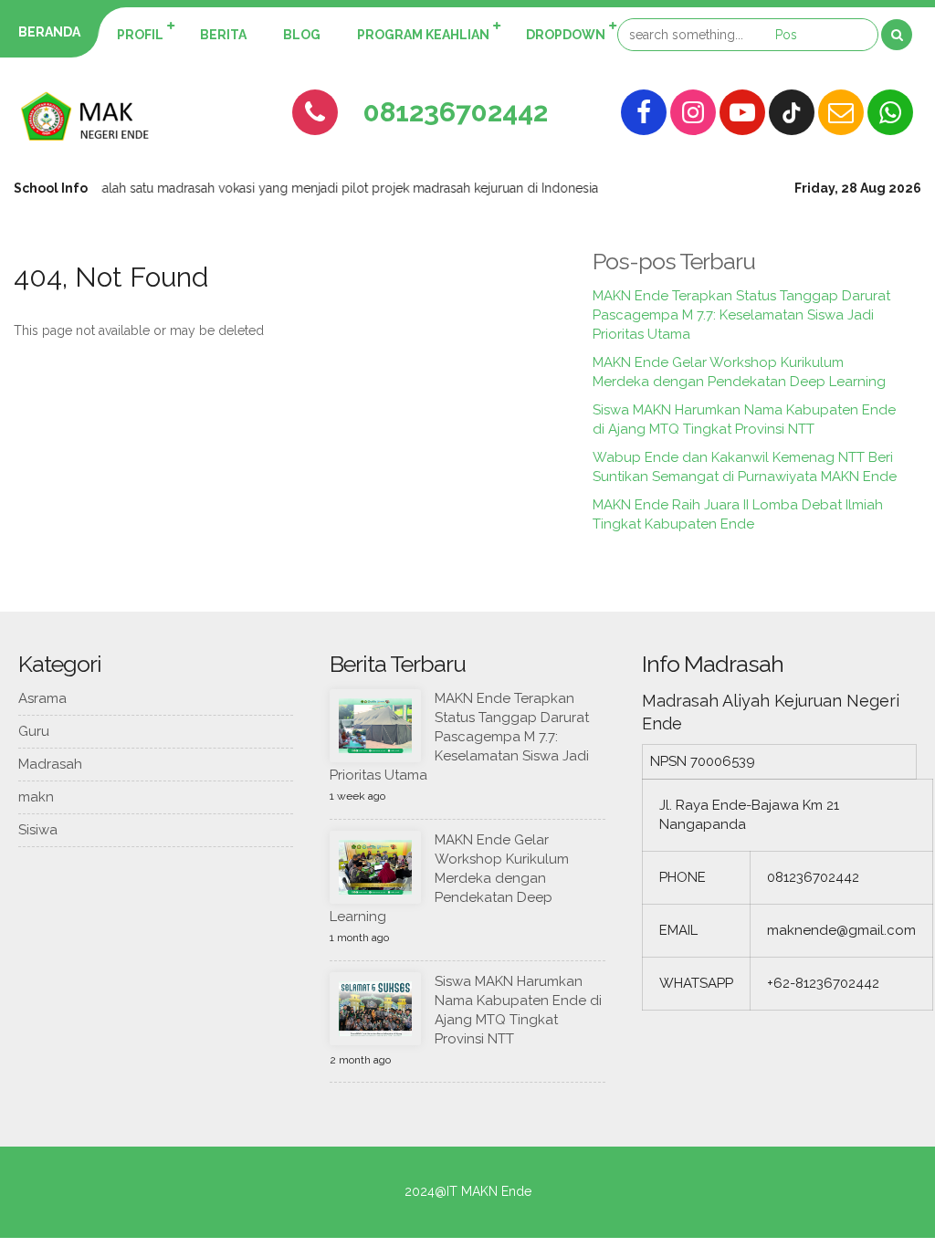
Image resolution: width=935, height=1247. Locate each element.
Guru (33, 731)
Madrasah (50, 764)
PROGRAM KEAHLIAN (423, 34)
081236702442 (455, 112)
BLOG (301, 34)
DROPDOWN (565, 34)
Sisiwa (38, 830)
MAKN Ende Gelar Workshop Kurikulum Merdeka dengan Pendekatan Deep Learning (449, 878)
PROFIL (140, 34)
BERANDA (49, 32)
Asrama (42, 698)
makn (36, 797)
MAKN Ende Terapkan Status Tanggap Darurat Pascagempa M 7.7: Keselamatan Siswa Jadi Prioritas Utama (741, 315)
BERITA (223, 34)
